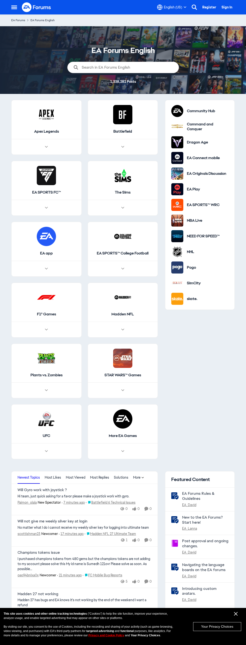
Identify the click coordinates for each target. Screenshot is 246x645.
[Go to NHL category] (177, 252)
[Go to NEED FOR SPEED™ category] (177, 236)
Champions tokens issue (39, 552)
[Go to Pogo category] (177, 267)
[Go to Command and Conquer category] (177, 127)
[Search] (194, 7)
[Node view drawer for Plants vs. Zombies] (46, 390)
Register (209, 7)
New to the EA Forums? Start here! (202, 520)
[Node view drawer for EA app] (46, 269)
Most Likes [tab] (53, 477)
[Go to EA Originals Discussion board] (177, 174)
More (137, 477)
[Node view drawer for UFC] (46, 451)
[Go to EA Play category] (177, 189)
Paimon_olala (27, 502)
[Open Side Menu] (14, 7)
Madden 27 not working (38, 594)
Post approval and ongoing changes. (205, 543)
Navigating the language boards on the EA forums (204, 567)
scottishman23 (29, 534)
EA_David (189, 505)
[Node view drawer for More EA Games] (123, 451)
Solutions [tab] (121, 477)
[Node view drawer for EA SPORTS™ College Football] (123, 269)
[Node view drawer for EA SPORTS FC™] (46, 208)
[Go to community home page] (36, 7)
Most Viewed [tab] (75, 477)
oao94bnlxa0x (28, 575)
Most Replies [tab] (99, 477)
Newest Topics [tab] (29, 477)
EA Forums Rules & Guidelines (198, 496)
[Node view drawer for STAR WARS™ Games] (123, 390)
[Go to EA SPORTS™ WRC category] (177, 205)
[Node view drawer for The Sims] (123, 208)
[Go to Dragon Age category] (177, 142)
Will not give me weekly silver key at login (52, 521)
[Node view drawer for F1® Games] (46, 329)
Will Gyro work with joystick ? (42, 490)
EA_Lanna (189, 528)
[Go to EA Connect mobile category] (177, 158)
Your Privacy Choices (217, 626)
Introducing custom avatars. (199, 591)
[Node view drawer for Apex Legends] (46, 147)
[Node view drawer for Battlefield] (123, 147)
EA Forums (18, 20)
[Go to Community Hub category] (177, 111)
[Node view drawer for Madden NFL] (123, 329)
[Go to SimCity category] (177, 283)
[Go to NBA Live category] (177, 221)
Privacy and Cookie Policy (106, 635)
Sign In (226, 7)
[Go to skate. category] (177, 299)
